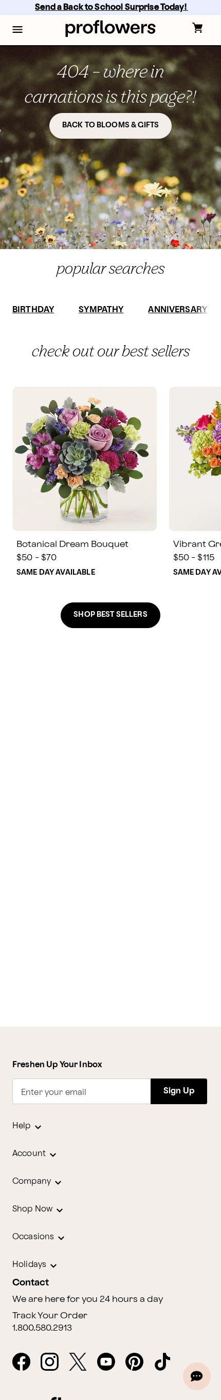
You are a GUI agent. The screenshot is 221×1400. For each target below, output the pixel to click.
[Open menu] (17, 30)
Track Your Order (49, 1316)
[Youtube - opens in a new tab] (110, 1362)
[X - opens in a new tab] (82, 1362)
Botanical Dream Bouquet (72, 544)
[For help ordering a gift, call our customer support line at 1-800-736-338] (111, 28)
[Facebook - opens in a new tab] (25, 1362)
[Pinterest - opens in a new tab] (138, 1362)
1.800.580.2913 (42, 1328)
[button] (17, 30)
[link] (84, 459)
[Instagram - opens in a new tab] (54, 1362)
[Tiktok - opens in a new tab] (167, 1362)
